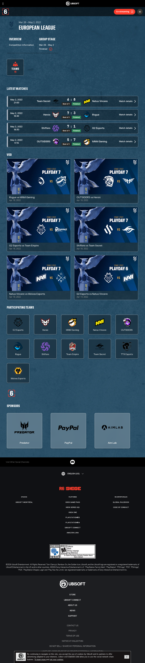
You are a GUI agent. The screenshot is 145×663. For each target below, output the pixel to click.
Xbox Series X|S (73, 507)
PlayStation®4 (73, 523)
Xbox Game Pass (72, 502)
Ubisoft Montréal (24, 502)
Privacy (72, 630)
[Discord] (72, 462)
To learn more (40, 659)
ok (127, 657)
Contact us (72, 625)
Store (72, 595)
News (72, 611)
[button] (72, 101)
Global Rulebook (121, 502)
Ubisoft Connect (72, 600)
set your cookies (56, 660)
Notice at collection (72, 641)
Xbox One (73, 512)
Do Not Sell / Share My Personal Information (72, 646)
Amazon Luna (73, 533)
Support (72, 616)
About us (72, 605)
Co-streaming (122, 11)
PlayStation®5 (73, 517)
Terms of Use (72, 635)
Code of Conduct (121, 507)
